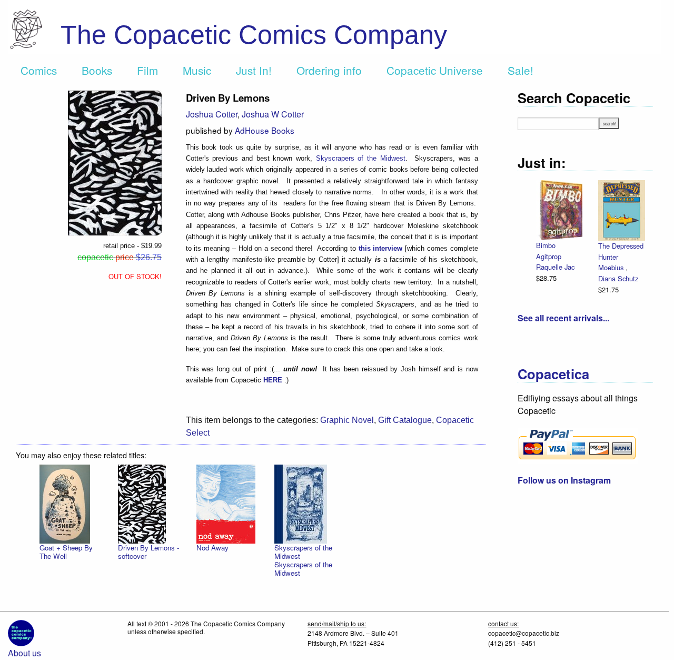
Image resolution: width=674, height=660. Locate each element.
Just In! (254, 70)
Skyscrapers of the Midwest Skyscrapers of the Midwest (303, 560)
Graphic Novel (347, 420)
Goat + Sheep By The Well (66, 552)
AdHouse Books (264, 130)
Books (97, 70)
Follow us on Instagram (564, 480)
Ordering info (329, 70)
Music (197, 70)
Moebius (612, 267)
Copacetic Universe (434, 70)
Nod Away (212, 548)
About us (24, 653)
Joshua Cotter (211, 114)
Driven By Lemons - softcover (148, 552)
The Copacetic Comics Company (254, 35)
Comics (39, 70)
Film (147, 70)
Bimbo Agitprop (548, 250)
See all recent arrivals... (563, 318)
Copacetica (553, 373)
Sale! (520, 70)
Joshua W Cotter (273, 114)
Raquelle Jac (555, 267)
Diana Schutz (618, 278)
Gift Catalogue (405, 420)
